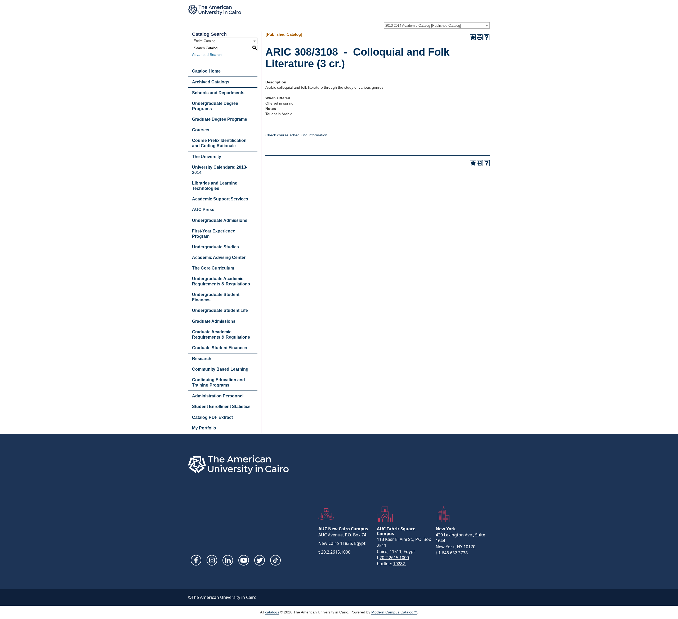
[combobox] (437, 25)
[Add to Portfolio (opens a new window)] (473, 37)
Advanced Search (207, 54)
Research (201, 358)
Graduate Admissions (213, 321)
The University (206, 156)
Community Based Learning (220, 369)
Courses (200, 130)
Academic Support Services (220, 199)
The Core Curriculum (213, 268)
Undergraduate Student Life (220, 310)
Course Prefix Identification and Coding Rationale (219, 143)
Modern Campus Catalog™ (394, 612)
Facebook (196, 560)
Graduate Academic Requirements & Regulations (221, 334)
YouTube (243, 560)
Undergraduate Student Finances (215, 297)
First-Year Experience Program (213, 234)
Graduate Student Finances (219, 348)
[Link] (275, 560)
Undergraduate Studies (215, 247)
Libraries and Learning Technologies (215, 186)
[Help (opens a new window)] (486, 37)
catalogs (272, 612)
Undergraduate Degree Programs (215, 106)
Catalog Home (206, 71)
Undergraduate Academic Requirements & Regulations (221, 281)
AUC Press (203, 209)
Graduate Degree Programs (219, 119)
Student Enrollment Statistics (221, 406)
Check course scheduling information (296, 135)
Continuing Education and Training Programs (218, 382)
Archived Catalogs (210, 82)
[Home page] (214, 10)
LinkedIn (227, 560)
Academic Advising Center (219, 257)
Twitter (259, 560)
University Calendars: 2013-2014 (219, 170)
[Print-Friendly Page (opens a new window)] (480, 37)
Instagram (212, 560)
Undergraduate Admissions (219, 220)
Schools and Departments (218, 93)
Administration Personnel (217, 396)
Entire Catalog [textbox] (204, 41)
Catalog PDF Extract (212, 417)
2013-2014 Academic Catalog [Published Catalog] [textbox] (423, 26)
